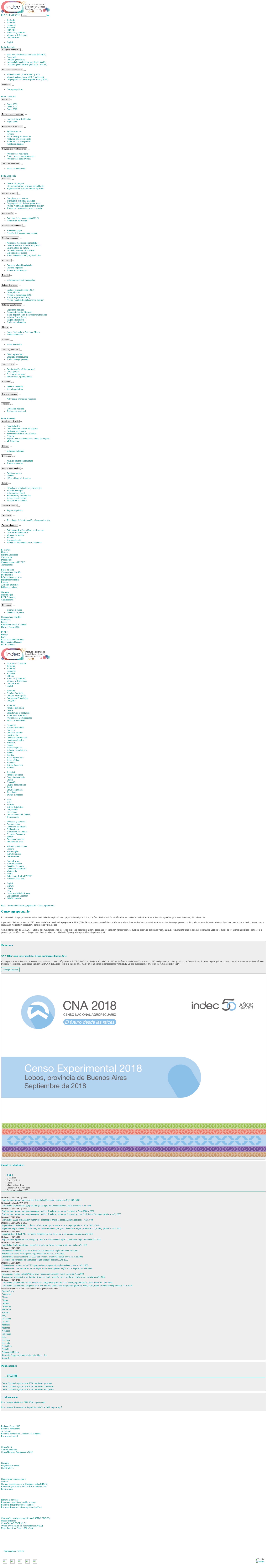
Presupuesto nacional (16, 374)
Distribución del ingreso (17, 532)
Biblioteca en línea (15, 841)
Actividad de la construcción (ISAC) (23, 218)
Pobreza (10, 436)
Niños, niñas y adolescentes (19, 136)
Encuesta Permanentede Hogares (10, 1429)
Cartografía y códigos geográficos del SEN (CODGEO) (25, 1518)
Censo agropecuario (15, 354)
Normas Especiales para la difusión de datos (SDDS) (24, 1484)
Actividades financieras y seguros (21, 399)
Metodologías (13, 851)
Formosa (5, 1312)
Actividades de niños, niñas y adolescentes (25, 530)
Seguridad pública (9, 505)
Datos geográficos (15, 89)
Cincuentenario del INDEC (19, 814)
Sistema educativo (15, 463)
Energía (5, 275)
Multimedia (12, 871)
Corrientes (6, 1306)
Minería (5, 327)
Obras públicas (13, 292)
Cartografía (12, 57)
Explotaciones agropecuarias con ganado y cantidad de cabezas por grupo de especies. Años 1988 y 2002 (48, 1211)
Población (11, 22)
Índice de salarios (14, 344)
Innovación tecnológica (17, 270)
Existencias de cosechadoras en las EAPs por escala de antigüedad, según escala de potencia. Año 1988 (47, 1268)
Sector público (8, 364)
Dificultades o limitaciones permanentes (24, 488)
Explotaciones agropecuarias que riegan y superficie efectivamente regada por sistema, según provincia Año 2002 (51, 1239)
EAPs (9, 1175)
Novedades (6, 605)
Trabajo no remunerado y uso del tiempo (24, 542)
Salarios (5, 340)
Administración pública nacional (21, 369)
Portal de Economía (15, 727)
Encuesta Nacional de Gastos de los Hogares (20, 1433)
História (10, 804)
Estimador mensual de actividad (20, 250)
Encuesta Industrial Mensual (19, 312)
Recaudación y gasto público (19, 376)
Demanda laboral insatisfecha (19, 265)
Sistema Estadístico (15, 807)
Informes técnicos (14, 610)
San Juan (6, 1340)
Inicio (3, 905)
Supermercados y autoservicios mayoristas (25, 188)
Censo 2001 (12, 106)
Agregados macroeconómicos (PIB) (22, 243)
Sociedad (11, 27)
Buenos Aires (8, 1291)
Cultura (5, 446)
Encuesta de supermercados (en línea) (17, 1505)
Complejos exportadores (17, 198)
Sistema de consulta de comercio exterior (24, 208)
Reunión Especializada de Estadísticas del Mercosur (24, 1486)
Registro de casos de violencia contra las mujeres (28, 438)
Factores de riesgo (15, 490)
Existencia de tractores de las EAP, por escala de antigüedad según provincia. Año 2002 (40, 1250)
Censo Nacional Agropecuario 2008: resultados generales (27, 1383)
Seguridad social (14, 540)
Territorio (11, 20)
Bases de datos (13, 824)
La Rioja (5, 1321)
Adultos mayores (14, 131)
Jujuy (4, 1315)
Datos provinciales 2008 (17, 1190)
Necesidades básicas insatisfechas (21, 433)
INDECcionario (14, 854)
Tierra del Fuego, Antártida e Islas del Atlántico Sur (24, 1355)
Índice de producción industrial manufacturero (27, 315)
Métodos (17, 35)
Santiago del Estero (10, 1352)
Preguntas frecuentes (16, 834)
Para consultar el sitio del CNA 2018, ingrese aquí (23, 1402)
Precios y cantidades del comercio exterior (25, 206)
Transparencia (13, 817)
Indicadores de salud (16, 493)
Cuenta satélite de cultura (18, 248)
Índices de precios (9, 285)
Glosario (10, 849)
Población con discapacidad (19, 141)
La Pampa (6, 1318)
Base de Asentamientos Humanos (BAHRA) (26, 54)
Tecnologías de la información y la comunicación (28, 520)
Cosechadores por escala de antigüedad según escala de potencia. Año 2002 (35, 1260)
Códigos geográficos (16, 59)
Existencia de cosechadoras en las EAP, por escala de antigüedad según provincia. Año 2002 (42, 1257)
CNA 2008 (12, 1376)
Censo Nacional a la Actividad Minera (23, 332)
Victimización (13, 441)
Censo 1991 (12, 104)
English (10, 42)
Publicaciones (13, 829)
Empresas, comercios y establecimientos (18, 1502)
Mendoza (6, 1325)
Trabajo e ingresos (9, 525)
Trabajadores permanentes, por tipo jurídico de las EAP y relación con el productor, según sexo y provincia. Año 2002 (53, 1277)
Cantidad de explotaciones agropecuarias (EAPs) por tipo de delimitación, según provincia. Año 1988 (46, 1205)
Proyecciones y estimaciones (14, 149)
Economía (11, 25)
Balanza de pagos (14, 230)
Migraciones (12, 121)
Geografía (6, 84)
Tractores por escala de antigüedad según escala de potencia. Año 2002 (33, 1253)
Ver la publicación (10, 969)
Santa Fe (5, 1349)
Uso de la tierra (13, 1180)
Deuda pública (13, 371)
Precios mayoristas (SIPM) (18, 297)
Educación (6, 456)
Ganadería (11, 1178)
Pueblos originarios (15, 144)
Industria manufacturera (11, 305)
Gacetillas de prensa (15, 612)
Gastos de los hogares (16, 431)
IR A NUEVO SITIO (10, 15)
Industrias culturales (15, 451)
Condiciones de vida (10, 421)
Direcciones (12, 812)
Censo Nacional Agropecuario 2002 (17, 1452)
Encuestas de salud (9, 1436)
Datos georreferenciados (12, 70)
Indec (9, 802)
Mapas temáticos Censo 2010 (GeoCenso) (25, 77)
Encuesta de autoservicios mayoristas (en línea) (21, 1507)
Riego (9, 1183)
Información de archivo (17, 831)
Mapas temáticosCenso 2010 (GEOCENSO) (13, 1522)
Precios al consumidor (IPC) (19, 295)
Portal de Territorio (15, 693)
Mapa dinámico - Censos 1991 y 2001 (23, 74)
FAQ (9, 891)
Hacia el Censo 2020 (16, 878)
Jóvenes (10, 134)
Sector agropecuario (10, 349)
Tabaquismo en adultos (17, 500)
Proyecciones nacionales (17, 154)
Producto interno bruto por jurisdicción (24, 255)
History (10, 888)
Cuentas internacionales (12, 226)
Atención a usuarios (15, 839)
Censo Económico (9, 1449)
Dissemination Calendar (17, 896)
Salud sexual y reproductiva (19, 495)
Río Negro (6, 1334)
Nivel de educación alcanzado (20, 461)
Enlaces (10, 836)
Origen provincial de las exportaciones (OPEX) (27, 79)
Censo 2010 (12, 109)
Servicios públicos (15, 389)
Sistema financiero (9, 394)
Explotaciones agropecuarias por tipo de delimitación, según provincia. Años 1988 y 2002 (41, 1200)
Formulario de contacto (14, 1551)
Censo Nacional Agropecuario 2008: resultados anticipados (28, 1389)
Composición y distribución (19, 119)
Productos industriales (16, 322)
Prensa (10, 873)
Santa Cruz (7, 1346)
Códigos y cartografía (10, 50)
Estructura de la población (12, 114)
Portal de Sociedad (15, 775)
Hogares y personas (9, 1500)
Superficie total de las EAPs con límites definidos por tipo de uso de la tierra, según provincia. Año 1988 (47, 1234)
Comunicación (13, 37)
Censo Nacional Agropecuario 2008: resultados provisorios (28, 1386)
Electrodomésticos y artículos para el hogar (25, 186)
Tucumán (6, 1358)
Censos (5, 99)
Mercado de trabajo (15, 535)
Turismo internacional (16, 411)
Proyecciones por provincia (19, 159)
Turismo (5, 404)
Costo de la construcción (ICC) (20, 290)
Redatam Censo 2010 (10, 1426)
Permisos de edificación (17, 220)
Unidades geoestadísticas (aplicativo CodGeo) (27, 64)
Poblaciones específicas (12, 126)
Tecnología (6, 515)
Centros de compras (15, 183)
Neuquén (6, 1331)
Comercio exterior (9, 193)
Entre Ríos (6, 1309)
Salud (4, 483)
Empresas (6, 260)
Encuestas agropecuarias (17, 357)
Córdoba (5, 1303)
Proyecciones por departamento (20, 156)
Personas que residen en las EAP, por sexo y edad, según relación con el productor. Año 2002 (43, 1274)
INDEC (11, 30)
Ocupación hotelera (15, 409)
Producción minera (15, 334)
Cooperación (12, 809)
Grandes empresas (15, 268)
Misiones (6, 1328)
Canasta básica (13, 426)
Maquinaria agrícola (15, 320)
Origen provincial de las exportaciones (23, 203)
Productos (16, 32)
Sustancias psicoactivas (17, 498)
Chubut (5, 1300)
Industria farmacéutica (16, 317)
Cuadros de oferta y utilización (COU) (23, 245)
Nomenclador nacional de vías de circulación (26, 62)
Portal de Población (15, 708)
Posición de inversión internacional (22, 233)
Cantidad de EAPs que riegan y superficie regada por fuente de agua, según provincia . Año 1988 (44, 1245)
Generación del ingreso (17, 253)
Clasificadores (13, 856)
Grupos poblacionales (11, 468)
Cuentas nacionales (10, 238)
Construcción (7, 213)
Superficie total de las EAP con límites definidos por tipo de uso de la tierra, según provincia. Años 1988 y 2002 (51, 1225)
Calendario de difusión (17, 826)
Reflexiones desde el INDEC (19, 876)
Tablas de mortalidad (10, 164)
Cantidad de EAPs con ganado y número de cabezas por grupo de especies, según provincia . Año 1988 (47, 1220)
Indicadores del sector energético (21, 280)
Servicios (6, 382)
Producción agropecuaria (18, 359)
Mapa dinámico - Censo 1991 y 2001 (17, 1528)
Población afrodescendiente (19, 139)
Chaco (5, 1297)
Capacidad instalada (15, 310)
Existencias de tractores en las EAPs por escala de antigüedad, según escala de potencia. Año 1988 (45, 1265)
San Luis (6, 1343)
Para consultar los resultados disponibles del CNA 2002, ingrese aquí (31, 1407)
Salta (4, 1337)
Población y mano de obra (18, 1188)
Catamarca (6, 1294)
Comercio (6, 179)
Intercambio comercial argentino (21, 201)
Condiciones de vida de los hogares (22, 428)
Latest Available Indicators (18, 893)
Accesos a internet (15, 386)
